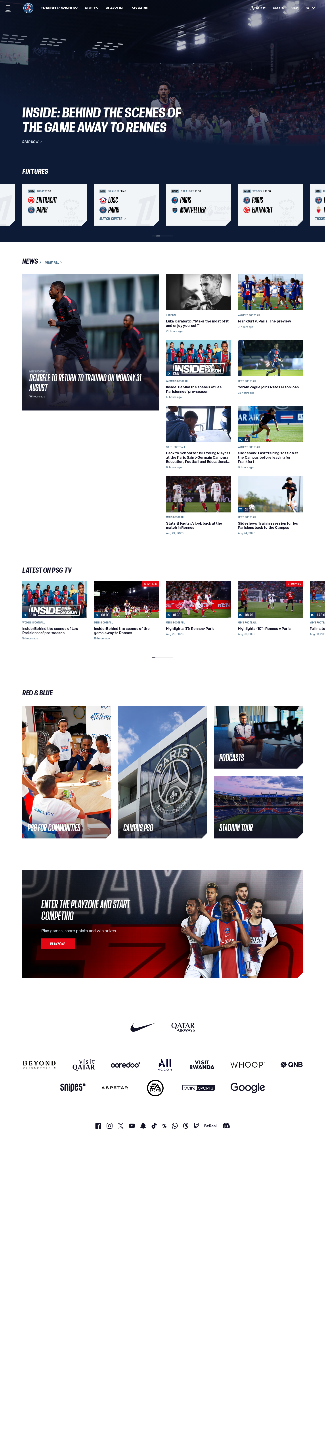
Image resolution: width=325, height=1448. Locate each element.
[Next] (297, 205)
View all (52, 262)
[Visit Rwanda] (202, 1065)
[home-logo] (28, 8)
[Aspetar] (114, 1088)
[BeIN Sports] (198, 1088)
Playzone (115, 8)
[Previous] (27, 205)
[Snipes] (73, 1088)
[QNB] (292, 1065)
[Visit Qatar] (84, 1065)
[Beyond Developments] (39, 1065)
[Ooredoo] (125, 1065)
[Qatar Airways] (183, 1027)
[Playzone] (58, 943)
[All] (165, 1065)
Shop (294, 8)
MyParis (140, 8)
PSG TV (92, 8)
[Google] (248, 1088)
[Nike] (142, 1027)
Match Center (110, 219)
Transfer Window (59, 8)
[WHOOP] (247, 1065)
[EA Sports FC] (155, 1088)
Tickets (278, 8)
